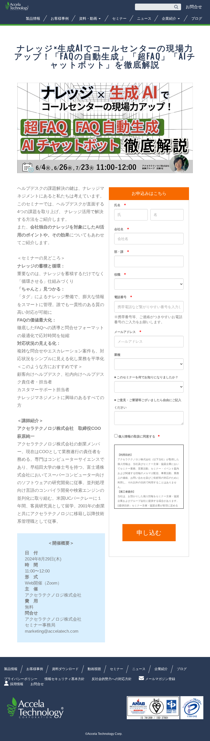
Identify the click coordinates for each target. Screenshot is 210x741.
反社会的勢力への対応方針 (112, 679)
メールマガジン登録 (160, 679)
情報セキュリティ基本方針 (65, 679)
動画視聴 (94, 669)
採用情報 (16, 684)
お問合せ (37, 684)
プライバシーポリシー (20, 679)
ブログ (196, 18)
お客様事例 (60, 18)
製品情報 (33, 18)
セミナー (119, 18)
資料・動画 (88, 18)
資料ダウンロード (65, 669)
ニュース (144, 18)
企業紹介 (169, 18)
